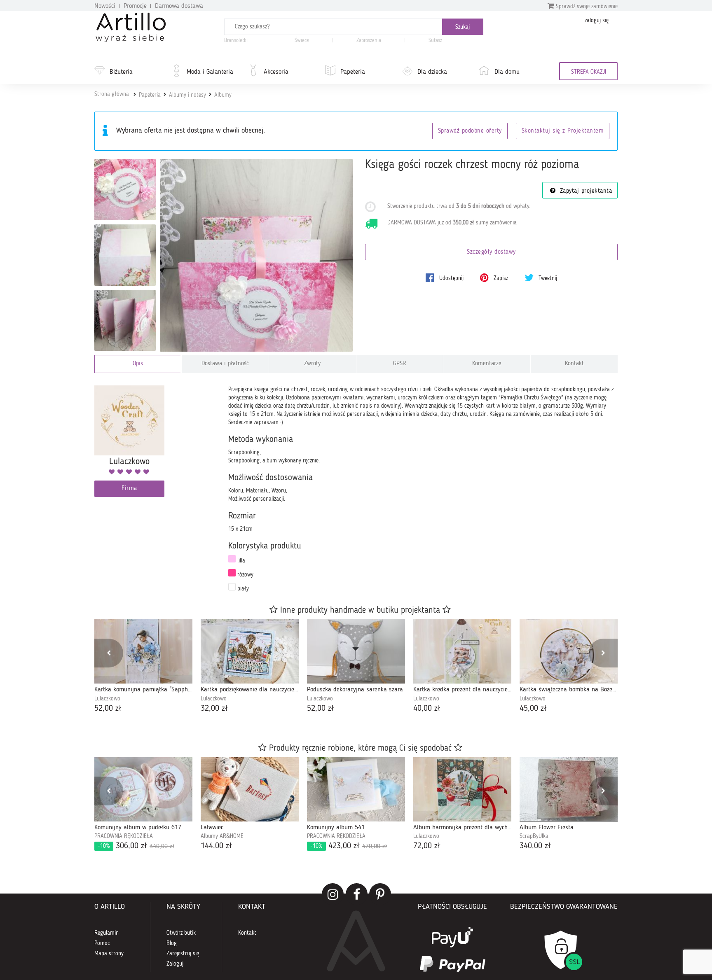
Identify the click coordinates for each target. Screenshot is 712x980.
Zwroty (312, 364)
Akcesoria (276, 72)
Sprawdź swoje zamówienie (586, 6)
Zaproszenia (368, 40)
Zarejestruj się (182, 954)
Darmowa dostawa (179, 6)
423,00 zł (348, 846)
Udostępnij (451, 278)
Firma (129, 488)
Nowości (104, 6)
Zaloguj (174, 964)
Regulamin (106, 933)
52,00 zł (108, 709)
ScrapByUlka (534, 836)
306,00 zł (136, 846)
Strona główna (111, 94)
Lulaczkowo (107, 699)
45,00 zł (533, 709)
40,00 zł (426, 709)
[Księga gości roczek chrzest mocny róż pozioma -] (125, 189)
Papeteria (352, 72)
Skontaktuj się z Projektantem (563, 131)
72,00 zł (426, 846)
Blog (171, 943)
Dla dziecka (432, 72)
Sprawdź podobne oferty (470, 131)
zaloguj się (597, 20)
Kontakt (574, 364)
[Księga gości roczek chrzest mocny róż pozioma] (256, 255)
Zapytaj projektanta (584, 191)
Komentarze (486, 364)
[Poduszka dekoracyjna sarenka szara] (356, 651)
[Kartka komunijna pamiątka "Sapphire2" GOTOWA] (143, 651)
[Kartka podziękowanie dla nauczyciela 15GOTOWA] (250, 651)
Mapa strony (109, 954)
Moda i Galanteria (210, 72)
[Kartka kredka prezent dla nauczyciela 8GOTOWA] (462, 651)
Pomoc (102, 943)
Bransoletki (236, 40)
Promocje (135, 6)
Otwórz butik (181, 933)
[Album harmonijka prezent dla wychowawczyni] (462, 789)
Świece (302, 40)
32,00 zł (214, 709)
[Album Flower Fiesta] (569, 789)
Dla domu (507, 72)
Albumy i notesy (187, 95)
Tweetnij (547, 278)
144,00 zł (216, 846)
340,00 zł (535, 846)
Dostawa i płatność (225, 364)
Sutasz (435, 40)
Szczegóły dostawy (491, 252)
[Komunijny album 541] (356, 789)
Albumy (223, 95)
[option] (143, 666)
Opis (138, 364)
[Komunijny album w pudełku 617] (143, 789)
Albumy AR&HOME (222, 836)
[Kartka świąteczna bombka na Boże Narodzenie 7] (569, 651)
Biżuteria (121, 72)
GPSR (399, 364)
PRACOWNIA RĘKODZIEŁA (123, 836)
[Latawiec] (250, 789)
